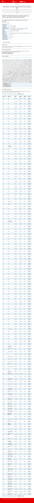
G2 (25, 9)
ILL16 (3, 451)
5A (13, 9)
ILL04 (3, 461)
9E (20, 9)
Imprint (15, 498)
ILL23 (3, 476)
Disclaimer (12, 498)
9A (19, 9)
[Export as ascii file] (23, 94)
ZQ (16, 12)
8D (14, 9)
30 (10, 9)
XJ (27, 9)
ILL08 (3, 391)
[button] (4, 1)
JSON (10, 53)
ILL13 (3, 221)
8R (16, 9)
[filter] (3, 96)
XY (28, 9)
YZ (31, 9)
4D (11, 9)
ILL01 (3, 466)
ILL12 (3, 346)
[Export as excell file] (21, 94)
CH (7, 9)
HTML (8, 53)
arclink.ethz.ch (19, 46)
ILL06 (3, 446)
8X (17, 9)
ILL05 (3, 471)
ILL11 (3, 146)
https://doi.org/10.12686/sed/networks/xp (8, 52)
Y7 (30, 9)
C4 (23, 9)
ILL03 (3, 421)
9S (22, 9)
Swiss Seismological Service (7, 498)
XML (11, 53)
